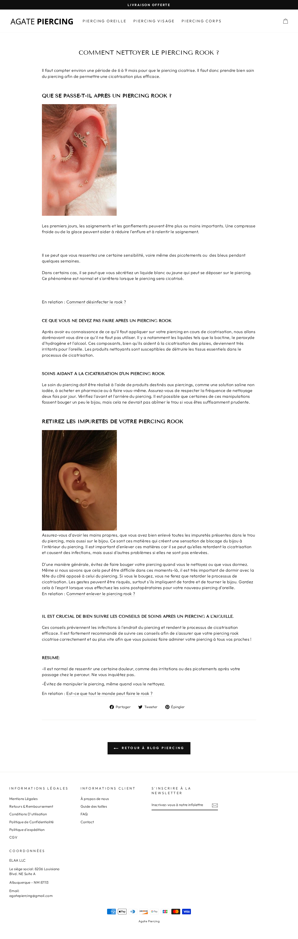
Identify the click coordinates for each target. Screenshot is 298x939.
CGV (13, 837)
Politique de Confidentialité (31, 822)
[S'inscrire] (215, 805)
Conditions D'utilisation (28, 814)
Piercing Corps (202, 21)
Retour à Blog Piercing (152, 748)
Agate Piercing (149, 921)
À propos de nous (95, 798)
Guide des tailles (94, 806)
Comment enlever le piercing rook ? (100, 593)
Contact (87, 822)
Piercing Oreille (104, 21)
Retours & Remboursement (31, 806)
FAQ (84, 814)
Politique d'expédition (27, 829)
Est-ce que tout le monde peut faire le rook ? (109, 693)
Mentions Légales (23, 798)
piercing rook (226, 633)
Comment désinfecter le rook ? (96, 302)
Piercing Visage (154, 21)
